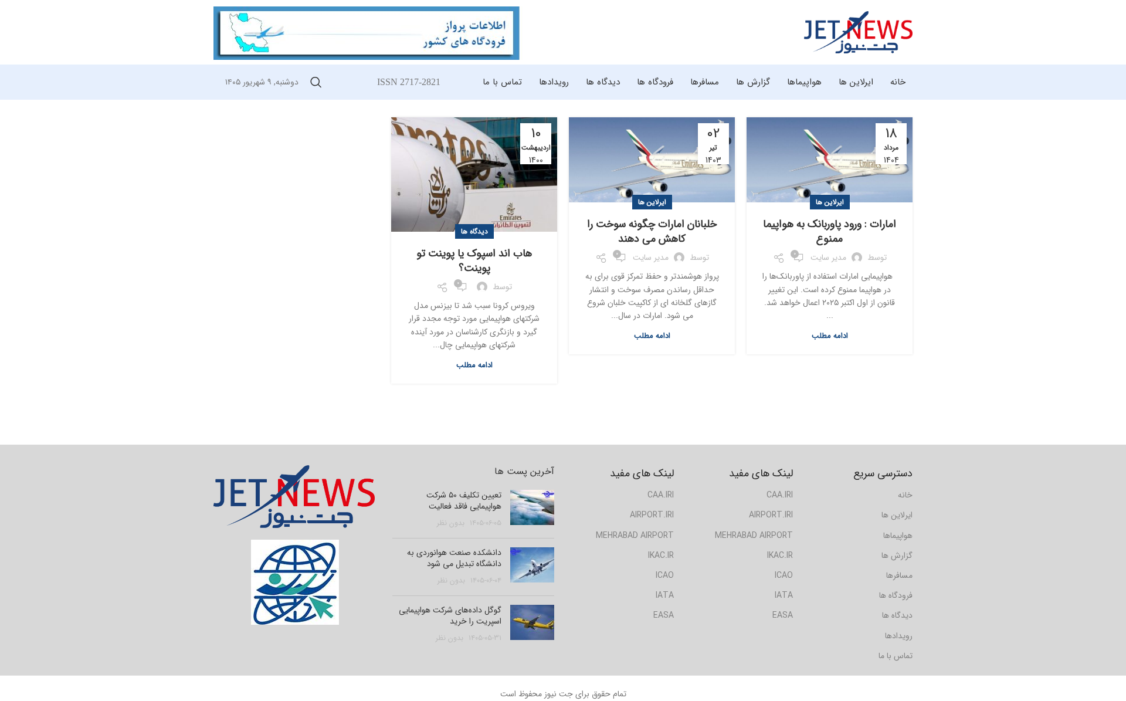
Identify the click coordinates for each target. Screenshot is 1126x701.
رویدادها (899, 635)
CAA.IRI (660, 495)
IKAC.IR (661, 555)
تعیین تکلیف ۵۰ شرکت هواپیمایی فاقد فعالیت (463, 501)
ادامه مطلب (830, 336)
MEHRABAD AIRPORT (635, 535)
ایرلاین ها (830, 202)
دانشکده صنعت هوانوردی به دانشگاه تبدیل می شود (454, 558)
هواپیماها (898, 535)
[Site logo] (858, 31)
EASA (663, 615)
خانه (905, 495)
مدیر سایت (828, 257)
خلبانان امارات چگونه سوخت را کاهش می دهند (652, 231)
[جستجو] (316, 82)
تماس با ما (896, 655)
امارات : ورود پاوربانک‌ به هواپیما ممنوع (829, 231)
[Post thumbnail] (532, 509)
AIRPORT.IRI (652, 515)
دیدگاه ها (474, 231)
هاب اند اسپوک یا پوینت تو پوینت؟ (474, 260)
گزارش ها (897, 555)
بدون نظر (450, 523)
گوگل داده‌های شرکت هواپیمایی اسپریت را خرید (450, 616)
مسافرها (899, 575)
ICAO (665, 575)
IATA (665, 595)
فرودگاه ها (896, 595)
